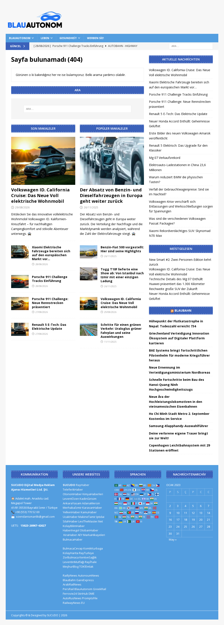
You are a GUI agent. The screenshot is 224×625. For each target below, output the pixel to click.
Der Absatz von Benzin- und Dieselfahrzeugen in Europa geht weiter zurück (111, 195)
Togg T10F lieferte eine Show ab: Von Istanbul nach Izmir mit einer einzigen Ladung (122, 275)
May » (173, 539)
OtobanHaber (89, 530)
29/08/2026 (22, 207)
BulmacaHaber (72, 539)
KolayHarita (70, 553)
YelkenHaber (71, 512)
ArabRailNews (72, 584)
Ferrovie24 (70, 594)
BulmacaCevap (73, 548)
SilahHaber (70, 521)
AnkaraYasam (72, 503)
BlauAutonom (19, 38)
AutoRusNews (72, 598)
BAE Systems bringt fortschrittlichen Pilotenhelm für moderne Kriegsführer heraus (179, 355)
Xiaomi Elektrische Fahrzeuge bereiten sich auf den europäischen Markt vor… (51, 253)
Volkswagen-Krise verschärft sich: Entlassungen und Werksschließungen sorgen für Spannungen (181, 206)
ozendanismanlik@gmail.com (35, 517)
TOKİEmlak (86, 566)
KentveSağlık (88, 557)
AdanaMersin (91, 503)
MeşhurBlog (71, 566)
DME (91, 594)
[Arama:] (191, 46)
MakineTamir (87, 517)
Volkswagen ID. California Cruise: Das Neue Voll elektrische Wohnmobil (40, 195)
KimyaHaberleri (92, 494)
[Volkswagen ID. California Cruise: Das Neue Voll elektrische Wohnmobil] (43, 161)
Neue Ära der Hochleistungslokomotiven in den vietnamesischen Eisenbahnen (175, 402)
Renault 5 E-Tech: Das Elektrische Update (49, 327)
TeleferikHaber (73, 489)
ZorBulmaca (71, 557)
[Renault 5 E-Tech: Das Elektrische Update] (20, 329)
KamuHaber (89, 512)
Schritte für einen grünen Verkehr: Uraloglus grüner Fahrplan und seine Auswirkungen (121, 331)
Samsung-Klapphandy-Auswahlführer (178, 426)
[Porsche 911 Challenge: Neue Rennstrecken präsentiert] (20, 303)
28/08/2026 (41, 264)
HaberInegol (71, 530)
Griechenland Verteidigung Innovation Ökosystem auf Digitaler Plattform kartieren (179, 338)
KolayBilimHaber (74, 526)
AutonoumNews (88, 575)
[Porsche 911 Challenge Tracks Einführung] (20, 281)
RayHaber (82, 485)
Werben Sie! (95, 38)
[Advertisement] (152, 16)
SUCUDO (69, 485)
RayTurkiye (86, 553)
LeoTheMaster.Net (90, 521)
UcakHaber (70, 517)
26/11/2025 (91, 207)
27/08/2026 (41, 312)
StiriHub (82, 594)
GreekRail (99, 589)
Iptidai (100, 517)
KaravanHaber (92, 508)
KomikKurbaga (93, 548)
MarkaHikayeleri (94, 535)
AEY (80, 535)
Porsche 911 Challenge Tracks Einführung (49, 279)
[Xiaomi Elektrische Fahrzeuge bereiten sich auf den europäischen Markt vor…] (20, 251)
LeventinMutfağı (73, 562)
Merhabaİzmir (72, 508)
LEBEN (45, 38)
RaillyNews (70, 575)
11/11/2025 (110, 341)
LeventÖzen (71, 499)
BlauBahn (183, 310)
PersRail (68, 589)
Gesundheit (68, 38)
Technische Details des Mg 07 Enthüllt (176, 279)
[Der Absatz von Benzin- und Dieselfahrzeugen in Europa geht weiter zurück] (112, 161)
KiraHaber (70, 535)
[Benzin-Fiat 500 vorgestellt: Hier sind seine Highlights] (88, 251)
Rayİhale (91, 562)
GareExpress (85, 580)
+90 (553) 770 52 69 (27, 512)
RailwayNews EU (74, 603)
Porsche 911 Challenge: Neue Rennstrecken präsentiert (50, 303)
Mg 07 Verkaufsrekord (164, 158)
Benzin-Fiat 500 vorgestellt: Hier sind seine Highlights (122, 249)
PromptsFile (90, 598)
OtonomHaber (72, 494)
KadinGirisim (88, 499)
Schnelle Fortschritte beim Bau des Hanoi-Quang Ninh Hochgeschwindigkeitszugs (176, 384)
